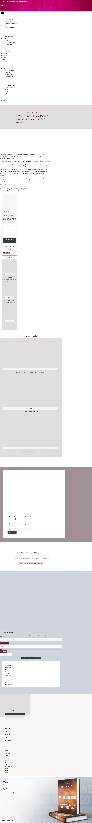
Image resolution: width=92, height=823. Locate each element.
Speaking (5, 53)
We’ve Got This (8, 21)
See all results (6, 654)
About (5, 16)
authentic (21, 163)
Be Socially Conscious (10, 31)
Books (6, 40)
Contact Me (9, 673)
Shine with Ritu (8, 51)
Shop (5, 57)
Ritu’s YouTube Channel (10, 42)
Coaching (6, 55)
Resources (6, 38)
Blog (5, 25)
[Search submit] (1, 649)
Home (6, 722)
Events (6, 49)
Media (6, 48)
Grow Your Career (9, 36)
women (19, 171)
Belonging (6, 17)
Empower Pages (8, 44)
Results (3, 651)
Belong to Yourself (9, 27)
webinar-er (38, 161)
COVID (6, 156)
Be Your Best (8, 29)
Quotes (6, 46)
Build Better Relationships (11, 34)
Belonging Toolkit (9, 19)
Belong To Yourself (31, 112)
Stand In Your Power (9, 33)
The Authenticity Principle (11, 23)
